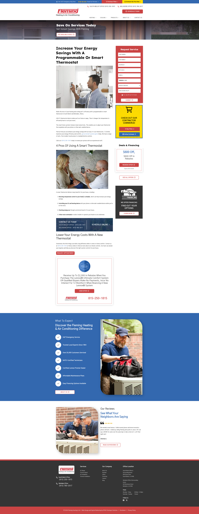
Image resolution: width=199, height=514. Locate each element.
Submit (128, 100)
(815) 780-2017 (138, 6)
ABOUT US (63, 392)
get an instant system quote (90, 134)
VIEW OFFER (83, 291)
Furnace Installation (85, 476)
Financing (104, 476)
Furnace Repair (84, 472)
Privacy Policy (132, 510)
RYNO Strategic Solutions (110, 510)
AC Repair (82, 470)
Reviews (104, 472)
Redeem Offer (127, 165)
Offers (103, 474)
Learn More (128, 213)
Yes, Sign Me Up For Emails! (130, 94)
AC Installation (83, 474)
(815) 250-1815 (110, 6)
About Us (104, 470)
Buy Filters (130, 129)
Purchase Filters (112, 1)
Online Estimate (129, 134)
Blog (103, 480)
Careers (104, 478)
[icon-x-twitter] (127, 500)
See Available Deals (65, 34)
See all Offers (128, 177)
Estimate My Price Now (132, 1)
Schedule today (134, 11)
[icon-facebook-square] (124, 500)
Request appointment (65, 253)
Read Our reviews (109, 445)
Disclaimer (123, 510)
